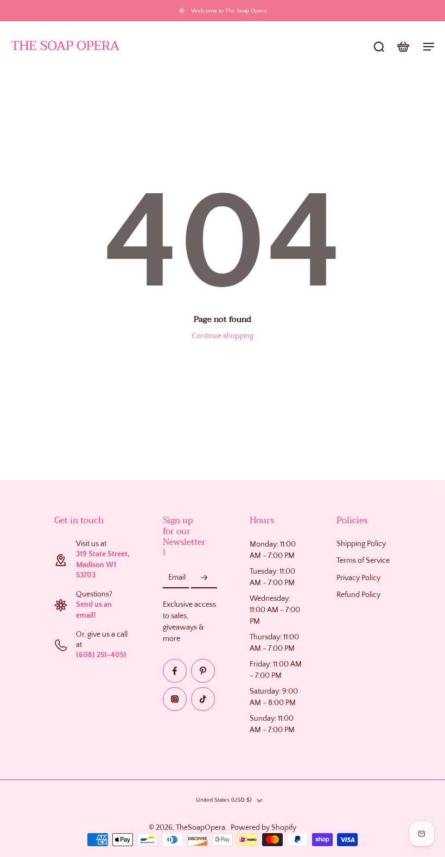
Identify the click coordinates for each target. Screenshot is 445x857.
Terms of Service (363, 560)
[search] (379, 46)
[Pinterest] (203, 671)
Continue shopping (222, 336)
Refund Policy (358, 595)
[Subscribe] (204, 577)
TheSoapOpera (200, 827)
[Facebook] (175, 671)
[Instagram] (175, 699)
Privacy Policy (358, 578)
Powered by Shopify (263, 827)
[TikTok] (203, 699)
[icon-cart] (403, 46)
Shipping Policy (361, 543)
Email (177, 577)
